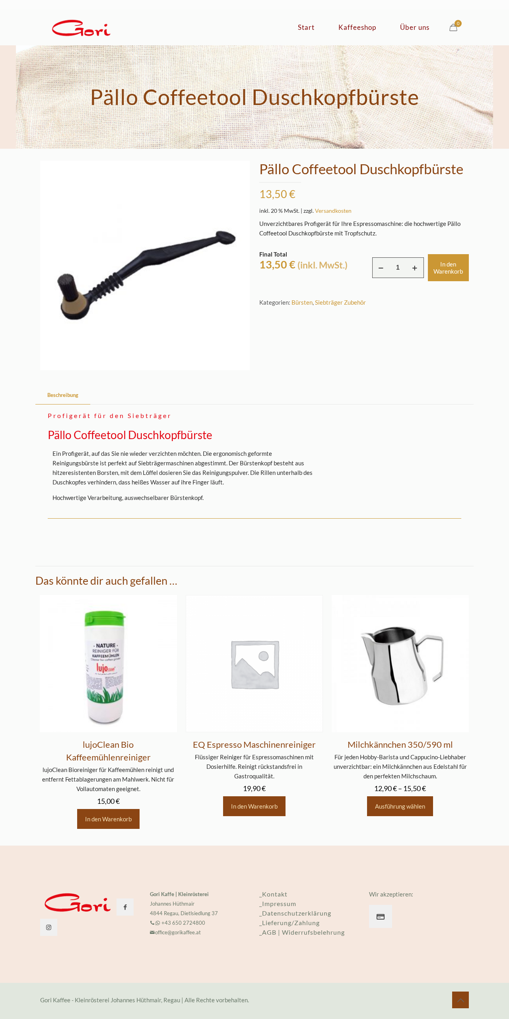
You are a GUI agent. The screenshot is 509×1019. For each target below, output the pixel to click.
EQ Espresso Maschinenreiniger (254, 744)
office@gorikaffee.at (178, 932)
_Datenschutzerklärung (295, 913)
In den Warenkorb (448, 268)
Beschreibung (62, 395)
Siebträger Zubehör (340, 302)
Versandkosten (333, 211)
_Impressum (277, 903)
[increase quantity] (415, 267)
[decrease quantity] (381, 267)
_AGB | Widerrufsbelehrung (302, 932)
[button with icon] (125, 907)
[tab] (62, 395)
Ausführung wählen (400, 806)
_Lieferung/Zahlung (289, 922)
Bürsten (302, 302)
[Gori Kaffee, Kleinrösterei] (81, 27)
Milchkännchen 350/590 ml (400, 744)
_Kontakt (273, 894)
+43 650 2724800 (182, 923)
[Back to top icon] (460, 1000)
